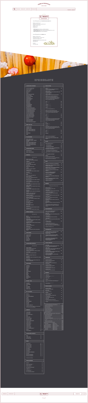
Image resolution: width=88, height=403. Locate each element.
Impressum (5, 393)
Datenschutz (11, 393)
